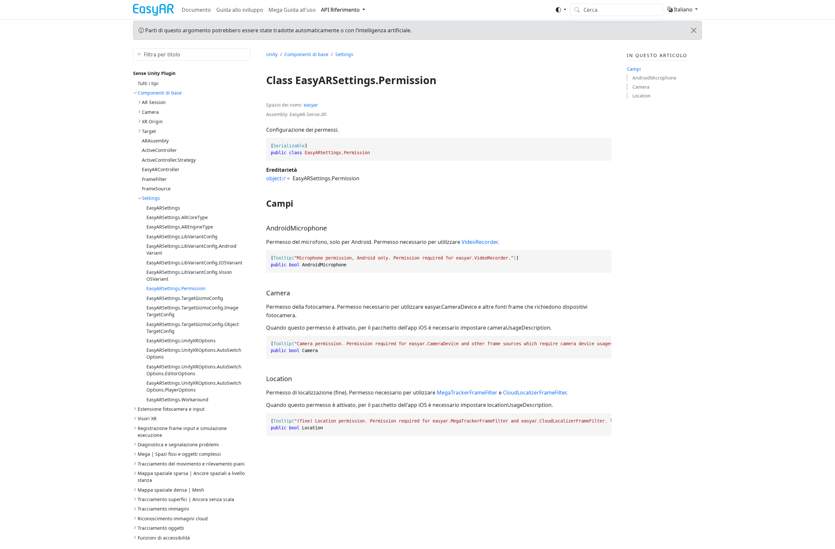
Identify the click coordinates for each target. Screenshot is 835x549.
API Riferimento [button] (340, 9)
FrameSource (156, 188)
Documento (196, 9)
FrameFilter (154, 179)
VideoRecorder (479, 241)
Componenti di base (160, 93)
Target (149, 131)
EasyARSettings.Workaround (177, 399)
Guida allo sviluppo (239, 9)
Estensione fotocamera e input (171, 409)
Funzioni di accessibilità (164, 538)
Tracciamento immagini (163, 509)
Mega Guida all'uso (292, 9)
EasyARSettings (163, 208)
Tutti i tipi (148, 83)
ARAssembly (155, 141)
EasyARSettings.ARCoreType (177, 217)
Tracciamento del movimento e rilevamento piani (191, 464)
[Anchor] (299, 203)
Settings (151, 198)
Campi (634, 69)
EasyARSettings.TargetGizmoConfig (184, 298)
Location (641, 96)
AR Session (154, 102)
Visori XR (147, 418)
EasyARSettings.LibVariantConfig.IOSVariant (194, 263)
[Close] (694, 30)
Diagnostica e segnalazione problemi (178, 444)
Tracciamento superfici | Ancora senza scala (186, 499)
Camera (150, 112)
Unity (272, 54)
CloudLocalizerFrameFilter (534, 392)
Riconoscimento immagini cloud (173, 518)
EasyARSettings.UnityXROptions (181, 340)
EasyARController (160, 169)
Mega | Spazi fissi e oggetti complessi (179, 454)
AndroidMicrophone (654, 78)
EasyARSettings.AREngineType (179, 227)
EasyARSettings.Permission (175, 288)
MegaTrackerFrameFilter (467, 392)
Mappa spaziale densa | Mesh (171, 490)
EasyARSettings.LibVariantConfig (182, 236)
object (273, 178)
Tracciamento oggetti (161, 528)
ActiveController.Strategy (169, 160)
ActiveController (159, 150)
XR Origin (152, 121)
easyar (311, 105)
